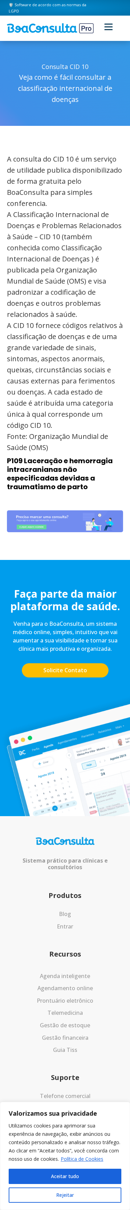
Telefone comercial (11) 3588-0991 (65, 1100)
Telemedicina (65, 1013)
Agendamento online (65, 988)
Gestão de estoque (65, 1025)
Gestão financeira (65, 1038)
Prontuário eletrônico (65, 1000)
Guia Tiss (65, 1050)
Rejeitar (65, 1195)
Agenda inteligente (65, 976)
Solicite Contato (65, 670)
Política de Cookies (82, 1159)
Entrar (65, 926)
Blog (65, 914)
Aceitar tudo (65, 1176)
